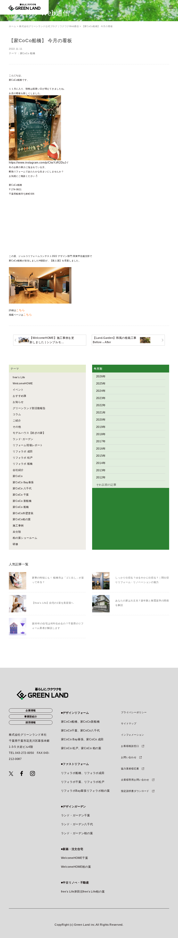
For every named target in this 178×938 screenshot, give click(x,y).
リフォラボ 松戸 (23, 457)
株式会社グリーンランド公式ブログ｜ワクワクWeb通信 (49, 26)
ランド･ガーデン (23, 439)
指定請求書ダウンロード (135, 791)
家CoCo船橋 (69, 721)
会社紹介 (18, 469)
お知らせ (18, 401)
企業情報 (31, 710)
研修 (15, 544)
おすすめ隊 (19, 395)
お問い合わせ (128, 757)
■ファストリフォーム (75, 764)
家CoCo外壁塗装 (23, 513)
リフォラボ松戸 (94, 781)
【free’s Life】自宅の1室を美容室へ (53, 602)
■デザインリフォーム (75, 712)
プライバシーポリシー (134, 712)
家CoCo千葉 (69, 730)
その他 (17, 426)
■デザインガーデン (73, 806)
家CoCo (18, 476)
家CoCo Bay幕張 (23, 482)
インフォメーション (132, 734)
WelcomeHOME (23, 383)
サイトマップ (128, 723)
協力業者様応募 (130, 768)
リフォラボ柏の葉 (98, 790)
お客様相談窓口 (130, 746)
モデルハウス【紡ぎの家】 (29, 432)
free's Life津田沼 (72, 891)
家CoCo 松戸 (69, 748)
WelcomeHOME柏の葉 (76, 866)
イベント (18, 389)
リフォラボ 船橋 (23, 463)
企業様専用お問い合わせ (135, 779)
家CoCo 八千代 (22, 488)
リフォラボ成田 (94, 773)
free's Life (19, 377)
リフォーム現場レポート (28, 445)
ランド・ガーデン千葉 (75, 815)
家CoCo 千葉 (21, 494)
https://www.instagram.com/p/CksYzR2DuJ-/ (38, 162)
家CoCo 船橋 (27, 53)
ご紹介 (17, 420)
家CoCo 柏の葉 (91, 748)
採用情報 (31, 722)
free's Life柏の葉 (94, 891)
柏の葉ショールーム (25, 537)
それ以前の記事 (106, 484)
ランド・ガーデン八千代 (77, 824)
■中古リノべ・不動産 (75, 882)
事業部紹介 (30, 716)
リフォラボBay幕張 (74, 790)
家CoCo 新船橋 (22, 500)
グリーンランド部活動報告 (29, 408)
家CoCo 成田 (95, 739)
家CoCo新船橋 (90, 721)
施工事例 (18, 525)
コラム (17, 414)
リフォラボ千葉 (71, 781)
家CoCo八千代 (90, 730)
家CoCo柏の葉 (22, 519)
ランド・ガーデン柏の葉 (77, 833)
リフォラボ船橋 (71, 773)
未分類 (17, 531)
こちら (20, 310)
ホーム (12, 26)
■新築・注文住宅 (72, 849)
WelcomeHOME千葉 (74, 857)
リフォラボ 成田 (23, 451)
